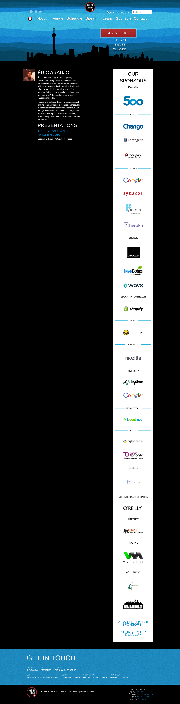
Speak (91, 18)
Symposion (142, 699)
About (42, 18)
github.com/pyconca (65, 670)
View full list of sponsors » (133, 623)
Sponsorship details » (133, 633)
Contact (140, 18)
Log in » (124, 12)
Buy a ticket (119, 33)
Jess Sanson (140, 692)
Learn (107, 18)
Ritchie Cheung (143, 697)
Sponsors (124, 18)
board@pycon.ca (71, 677)
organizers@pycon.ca (95, 677)
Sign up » (112, 12)
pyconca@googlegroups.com (42, 677)
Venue (58, 18)
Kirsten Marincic (147, 694)
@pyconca (32, 670)
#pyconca (46, 670)
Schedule (74, 18)
